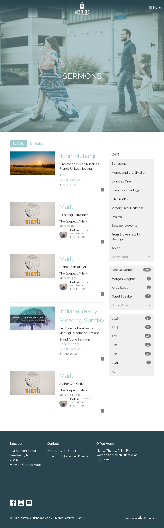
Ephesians (119, 163)
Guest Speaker (130, 296)
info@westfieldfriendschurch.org (75, 456)
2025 (130, 327)
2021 (130, 363)
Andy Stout (130, 288)
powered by (138, 521)
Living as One (121, 181)
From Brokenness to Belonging (126, 237)
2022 (130, 354)
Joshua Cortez (130, 270)
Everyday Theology (126, 190)
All (113, 371)
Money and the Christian (129, 172)
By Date (18, 143)
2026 (130, 318)
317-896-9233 (67, 451)
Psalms (117, 217)
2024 (130, 336)
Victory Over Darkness (127, 208)
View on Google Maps (25, 465)
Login (80, 517)
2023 (130, 345)
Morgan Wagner (130, 279)
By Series (36, 143)
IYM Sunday (120, 199)
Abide (116, 248)
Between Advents (124, 225)
